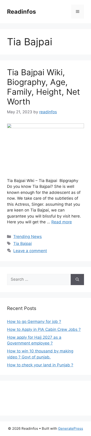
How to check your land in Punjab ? (40, 365)
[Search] (77, 279)
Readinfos (21, 11)
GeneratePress (70, 428)
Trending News (27, 236)
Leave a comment (30, 250)
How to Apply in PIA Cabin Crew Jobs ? (44, 329)
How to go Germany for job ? (34, 321)
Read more (61, 222)
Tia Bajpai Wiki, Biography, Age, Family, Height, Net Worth (43, 86)
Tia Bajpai (22, 243)
